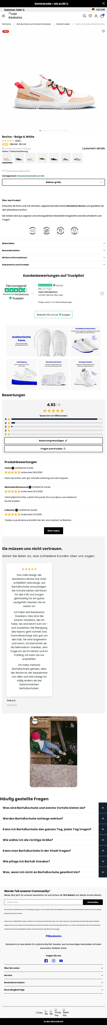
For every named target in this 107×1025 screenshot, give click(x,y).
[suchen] (84, 16)
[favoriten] (90, 16)
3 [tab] (44, 130)
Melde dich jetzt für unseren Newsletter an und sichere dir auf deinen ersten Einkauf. (53, 895)
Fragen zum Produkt (51, 448)
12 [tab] (64, 130)
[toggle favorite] (103, 31)
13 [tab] (66, 130)
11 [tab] (62, 130)
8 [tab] (55, 130)
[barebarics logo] (19, 16)
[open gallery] (53, 81)
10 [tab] (60, 130)
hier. (58, 929)
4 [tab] (46, 130)
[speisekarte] (4, 16)
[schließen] (103, 3)
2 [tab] (42, 130)
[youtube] (61, 960)
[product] (7, 158)
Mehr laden (54, 530)
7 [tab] (53, 130)
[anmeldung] (96, 16)
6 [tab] (51, 130)
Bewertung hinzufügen (51, 440)
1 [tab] (40, 130)
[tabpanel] (53, 81)
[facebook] (46, 960)
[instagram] (53, 960)
